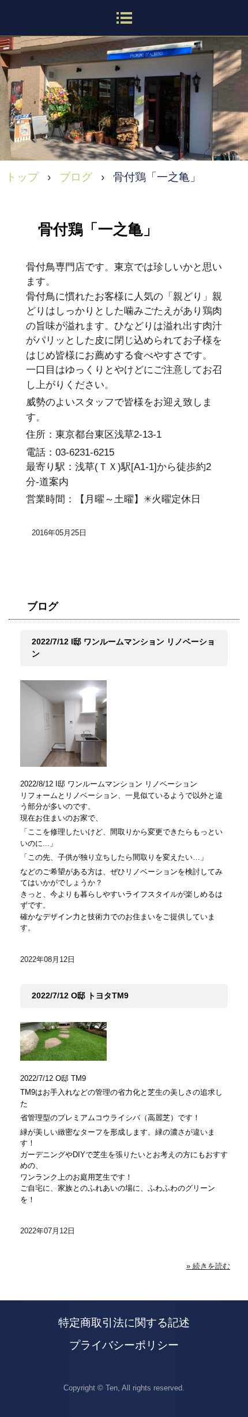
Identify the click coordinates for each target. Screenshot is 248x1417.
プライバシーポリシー (124, 1345)
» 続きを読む (208, 1266)
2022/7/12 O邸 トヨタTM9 (80, 995)
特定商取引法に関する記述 (124, 1323)
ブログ (42, 606)
